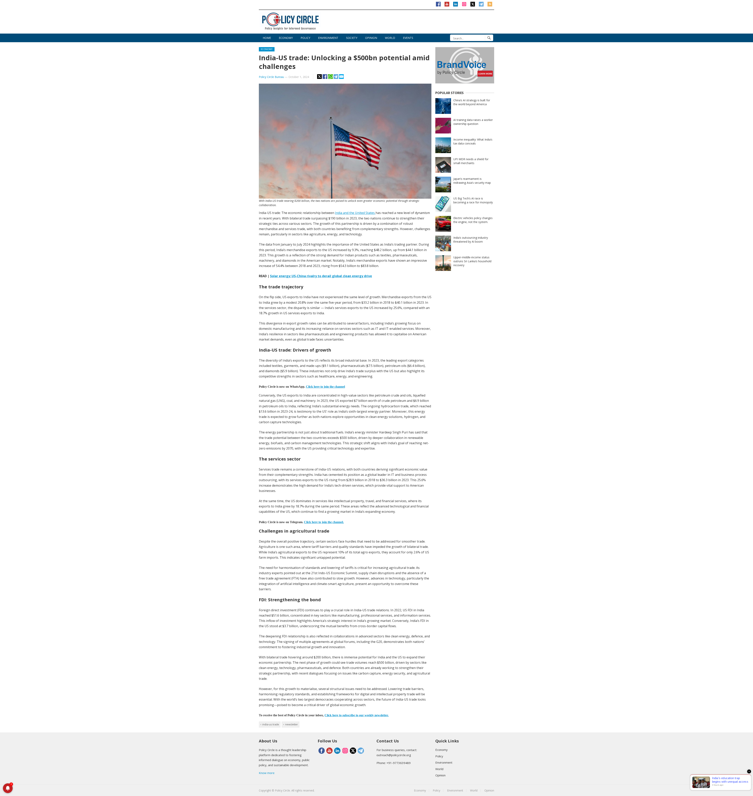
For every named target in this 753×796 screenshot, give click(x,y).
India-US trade (270, 724)
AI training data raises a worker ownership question (473, 122)
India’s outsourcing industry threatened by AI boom (470, 239)
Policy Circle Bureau (271, 77)
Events (408, 38)
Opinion (371, 38)
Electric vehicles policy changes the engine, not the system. (473, 220)
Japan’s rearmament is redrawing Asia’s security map (472, 181)
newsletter (291, 724)
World (390, 38)
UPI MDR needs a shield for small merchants (470, 161)
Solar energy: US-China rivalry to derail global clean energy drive (321, 276)
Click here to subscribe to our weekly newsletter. (357, 715)
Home (267, 38)
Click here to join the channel (325, 386)
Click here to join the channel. (324, 522)
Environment (328, 38)
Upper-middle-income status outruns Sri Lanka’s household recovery (472, 261)
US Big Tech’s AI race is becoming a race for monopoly (473, 200)
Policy (305, 38)
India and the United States (355, 213)
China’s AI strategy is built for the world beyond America (471, 102)
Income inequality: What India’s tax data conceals (472, 141)
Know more (267, 773)
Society (351, 38)
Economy (286, 38)
